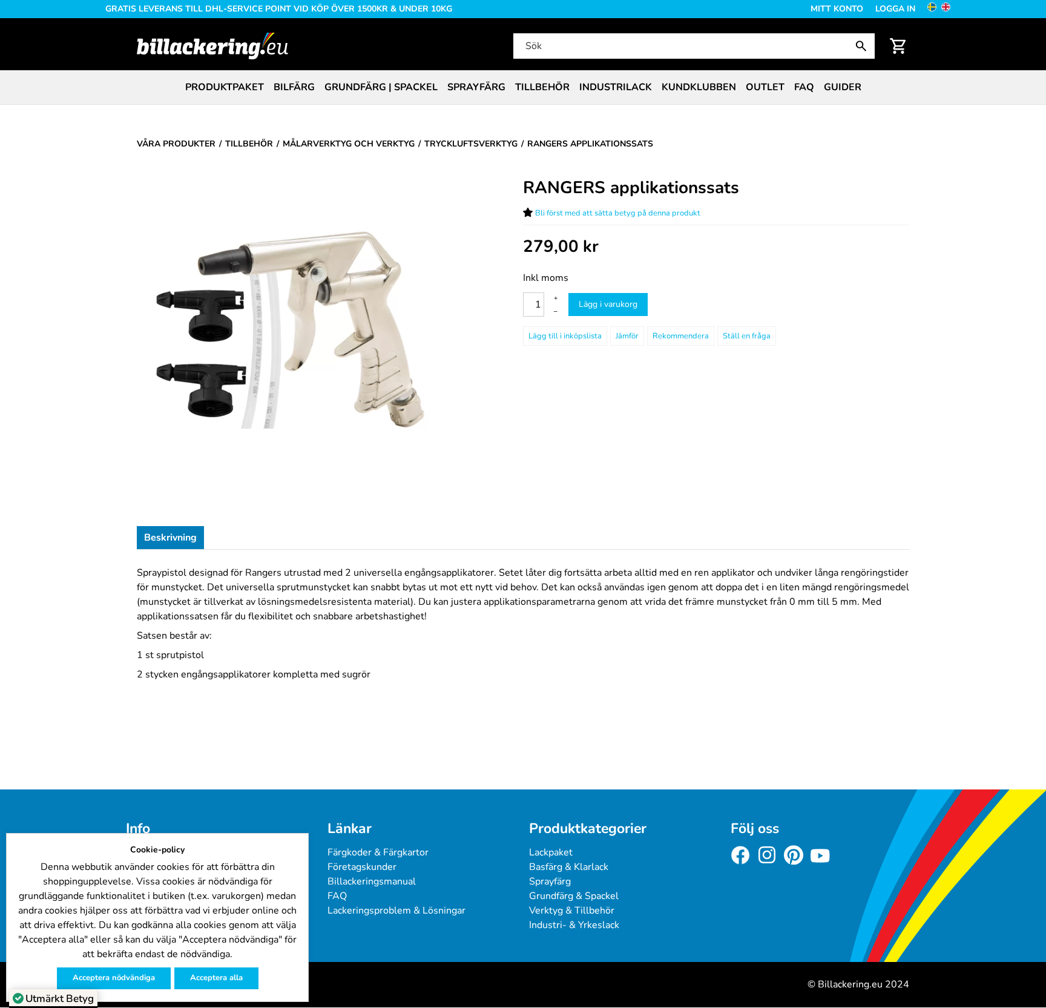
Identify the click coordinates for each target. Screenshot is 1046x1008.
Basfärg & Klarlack (568, 867)
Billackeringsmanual (371, 881)
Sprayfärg (476, 87)
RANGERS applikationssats (631, 187)
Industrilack (615, 87)
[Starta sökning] (863, 46)
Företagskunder (361, 867)
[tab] (170, 537)
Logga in (895, 9)
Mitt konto (837, 9)
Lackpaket (551, 852)
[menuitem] (224, 87)
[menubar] (523, 87)
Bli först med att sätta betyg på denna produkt (617, 213)
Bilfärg (294, 87)
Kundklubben (699, 87)
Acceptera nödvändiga (114, 977)
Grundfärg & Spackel (574, 896)
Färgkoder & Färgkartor (378, 852)
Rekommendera (681, 336)
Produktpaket (224, 87)
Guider (842, 87)
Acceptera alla (216, 977)
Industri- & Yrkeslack (574, 925)
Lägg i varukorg (608, 304)
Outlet (765, 87)
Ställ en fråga (747, 336)
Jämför (627, 336)
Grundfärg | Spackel (381, 87)
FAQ (804, 87)
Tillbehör (542, 87)
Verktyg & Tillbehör (571, 910)
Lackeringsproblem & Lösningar (396, 910)
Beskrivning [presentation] (170, 537)
